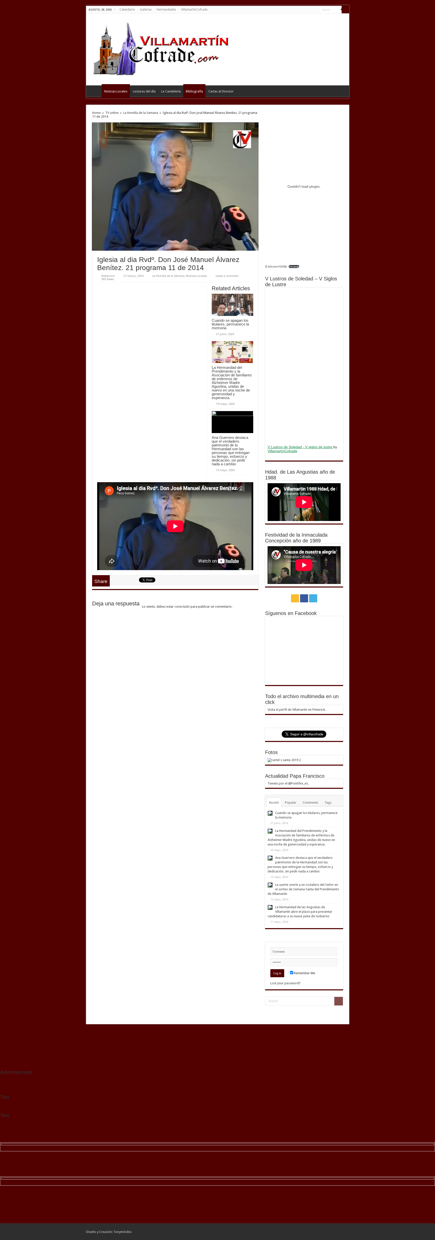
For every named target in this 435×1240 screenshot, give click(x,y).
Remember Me (304, 973)
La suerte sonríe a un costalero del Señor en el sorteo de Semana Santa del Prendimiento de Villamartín (303, 889)
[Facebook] (310, 10)
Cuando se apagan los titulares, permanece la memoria (230, 324)
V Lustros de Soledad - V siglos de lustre (300, 447)
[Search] (345, 9)
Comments (310, 802)
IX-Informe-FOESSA (276, 266)
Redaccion (108, 276)
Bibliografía (194, 91)
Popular (290, 802)
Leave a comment (227, 276)
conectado (182, 606)
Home (96, 113)
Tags (328, 802)
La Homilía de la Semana (140, 113)
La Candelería (171, 91)
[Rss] (306, 10)
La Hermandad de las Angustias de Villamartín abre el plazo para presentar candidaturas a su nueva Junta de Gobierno (300, 911)
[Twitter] (315, 10)
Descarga (293, 266)
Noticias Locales (115, 91)
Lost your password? (285, 983)
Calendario (127, 9)
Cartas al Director (221, 91)
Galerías (146, 9)
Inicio (95, 90)
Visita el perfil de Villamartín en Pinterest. (297, 709)
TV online (112, 113)
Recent (274, 802)
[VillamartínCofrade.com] (165, 49)
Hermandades (166, 9)
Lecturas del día (144, 91)
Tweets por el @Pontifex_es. (288, 783)
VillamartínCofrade (194, 9)
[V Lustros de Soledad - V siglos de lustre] (304, 365)
